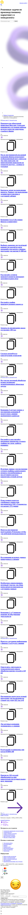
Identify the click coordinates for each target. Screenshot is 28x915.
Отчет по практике (8, 849)
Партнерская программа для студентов (12, 861)
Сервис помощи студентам (10, 833)
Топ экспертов (7, 860)
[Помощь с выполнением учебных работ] (9, 120)
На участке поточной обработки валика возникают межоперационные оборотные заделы (13, 383)
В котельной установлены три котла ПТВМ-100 (12, 750)
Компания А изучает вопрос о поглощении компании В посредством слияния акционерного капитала (12, 413)
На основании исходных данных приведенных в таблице (13, 558)
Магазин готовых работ (9, 837)
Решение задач (7, 847)
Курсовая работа (7, 844)
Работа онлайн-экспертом (9, 856)
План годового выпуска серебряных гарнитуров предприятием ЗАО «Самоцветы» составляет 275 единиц (14, 503)
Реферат (5, 845)
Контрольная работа (8, 848)
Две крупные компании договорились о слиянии (10, 725)
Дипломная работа (8, 843)
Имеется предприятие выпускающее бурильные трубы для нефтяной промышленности (13, 532)
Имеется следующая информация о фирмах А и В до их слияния (14, 642)
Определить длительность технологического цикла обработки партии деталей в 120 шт (13, 670)
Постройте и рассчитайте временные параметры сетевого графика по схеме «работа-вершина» (13, 442)
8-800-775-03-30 (4, 815)
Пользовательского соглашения (8, 903)
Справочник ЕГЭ (7, 832)
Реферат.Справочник (8, 115)
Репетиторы (6, 850)
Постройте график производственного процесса (12, 303)
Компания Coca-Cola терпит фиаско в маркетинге (12, 221)
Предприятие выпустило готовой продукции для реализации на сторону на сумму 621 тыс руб (13, 698)
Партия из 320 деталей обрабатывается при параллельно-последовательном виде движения (13, 778)
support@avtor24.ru (5, 820)
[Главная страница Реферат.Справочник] (10, 3)
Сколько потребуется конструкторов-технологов (11, 354)
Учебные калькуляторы (9, 834)
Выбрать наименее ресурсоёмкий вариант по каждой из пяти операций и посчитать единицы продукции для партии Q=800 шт (14, 248)
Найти (16, 21)
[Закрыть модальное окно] (2, 877)
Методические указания (9, 836)
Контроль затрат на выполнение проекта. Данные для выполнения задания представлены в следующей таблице (14, 193)
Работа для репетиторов (9, 857)
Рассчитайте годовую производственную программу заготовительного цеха (12, 277)
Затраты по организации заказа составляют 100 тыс (13, 329)
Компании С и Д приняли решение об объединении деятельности (11, 614)
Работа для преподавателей (10, 859)
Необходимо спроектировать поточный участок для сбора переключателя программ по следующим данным (12, 586)
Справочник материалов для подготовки (13, 831)
